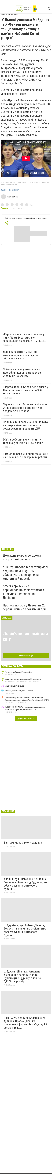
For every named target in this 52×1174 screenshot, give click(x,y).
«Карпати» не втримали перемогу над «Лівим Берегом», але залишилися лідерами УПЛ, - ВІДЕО (24, 338)
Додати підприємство (26, 718)
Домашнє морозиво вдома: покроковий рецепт (22, 557)
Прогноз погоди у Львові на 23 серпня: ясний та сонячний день (25, 607)
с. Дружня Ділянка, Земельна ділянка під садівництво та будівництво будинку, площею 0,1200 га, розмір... (22, 976)
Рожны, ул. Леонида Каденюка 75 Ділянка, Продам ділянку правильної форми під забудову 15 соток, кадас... (25, 1022)
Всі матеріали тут (26, 655)
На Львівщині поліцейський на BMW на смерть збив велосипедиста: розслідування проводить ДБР (25, 425)
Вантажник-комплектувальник (23, 842)
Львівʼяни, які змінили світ (25, 636)
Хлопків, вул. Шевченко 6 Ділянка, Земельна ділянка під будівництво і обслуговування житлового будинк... (26, 884)
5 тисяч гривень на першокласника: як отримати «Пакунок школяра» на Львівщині (23, 592)
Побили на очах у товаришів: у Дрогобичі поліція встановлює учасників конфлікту (22, 373)
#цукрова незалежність (10, 190)
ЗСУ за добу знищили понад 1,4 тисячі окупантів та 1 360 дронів (23, 441)
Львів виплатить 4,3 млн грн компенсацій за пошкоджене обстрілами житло (21, 355)
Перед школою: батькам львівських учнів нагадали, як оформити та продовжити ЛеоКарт (25, 408)
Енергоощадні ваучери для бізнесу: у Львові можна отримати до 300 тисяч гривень (25, 390)
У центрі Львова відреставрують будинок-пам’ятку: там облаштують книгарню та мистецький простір (25, 573)
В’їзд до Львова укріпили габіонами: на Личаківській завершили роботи (25, 455)
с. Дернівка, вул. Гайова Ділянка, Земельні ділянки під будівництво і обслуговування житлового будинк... (26, 930)
